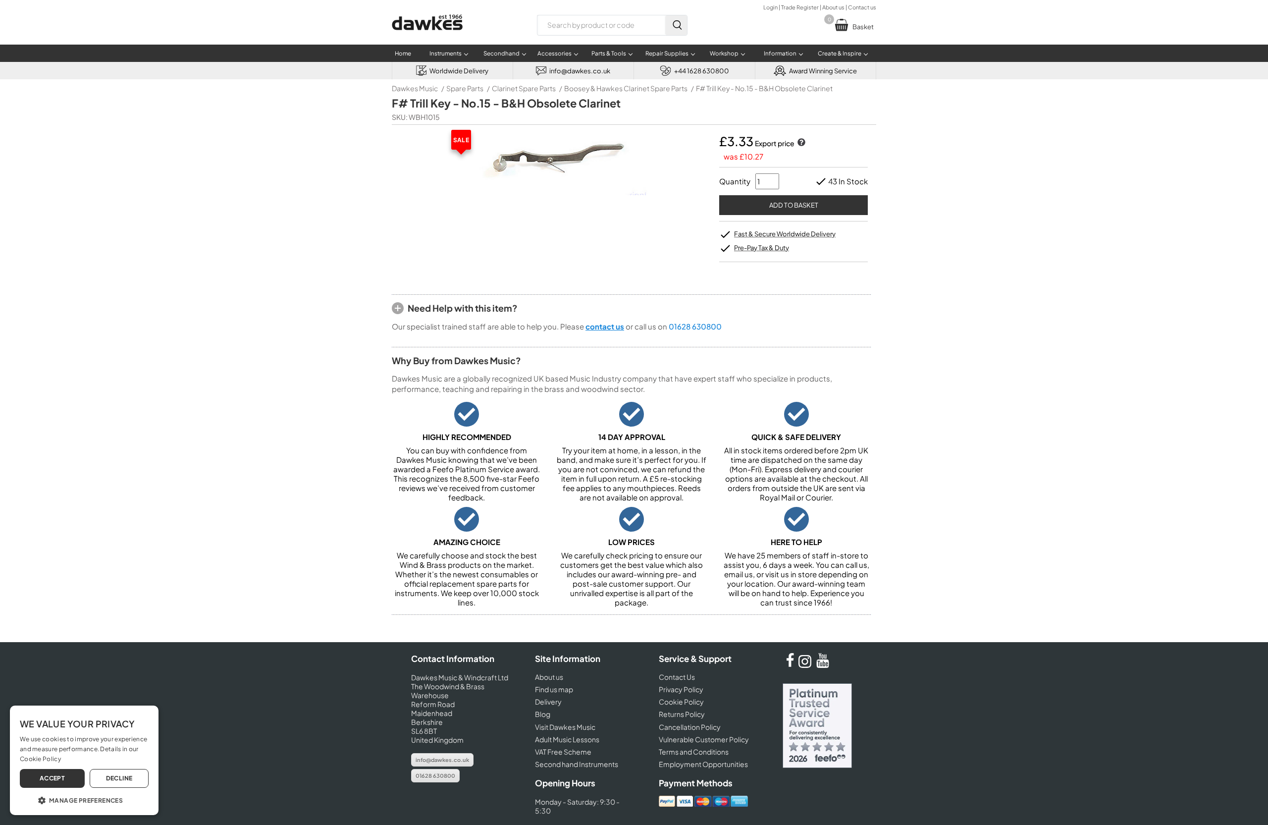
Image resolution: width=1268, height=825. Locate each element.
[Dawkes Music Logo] (427, 36)
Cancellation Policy (690, 726)
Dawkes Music (415, 88)
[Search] (676, 25)
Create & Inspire (839, 53)
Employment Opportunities (703, 764)
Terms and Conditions (694, 751)
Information (780, 53)
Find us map (554, 689)
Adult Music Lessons (567, 739)
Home (403, 53)
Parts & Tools (608, 53)
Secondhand (501, 53)
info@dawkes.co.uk (442, 760)
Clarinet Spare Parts (524, 88)
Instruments (445, 53)
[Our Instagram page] (806, 664)
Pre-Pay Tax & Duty (761, 248)
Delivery (548, 701)
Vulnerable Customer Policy (704, 739)
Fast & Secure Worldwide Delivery (785, 234)
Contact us (862, 7)
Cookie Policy (681, 701)
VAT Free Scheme (563, 751)
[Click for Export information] (800, 143)
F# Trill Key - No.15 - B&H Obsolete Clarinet (764, 88)
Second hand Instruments (576, 764)
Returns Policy (682, 714)
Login (770, 7)
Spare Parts (464, 88)
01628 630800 (695, 326)
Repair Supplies (666, 53)
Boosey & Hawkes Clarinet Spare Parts (625, 88)
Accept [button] (52, 778)
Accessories (554, 53)
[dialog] (84, 760)
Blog (542, 714)
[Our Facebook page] (790, 664)
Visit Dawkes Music (565, 726)
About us (833, 7)
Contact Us (677, 676)
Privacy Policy (681, 689)
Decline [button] (119, 778)
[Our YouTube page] (822, 664)
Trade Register (800, 7)
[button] (84, 799)
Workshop (724, 53)
